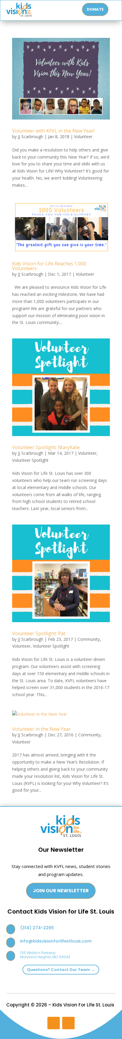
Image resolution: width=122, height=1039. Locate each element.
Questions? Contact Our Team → (61, 969)
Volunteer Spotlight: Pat (38, 633)
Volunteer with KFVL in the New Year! (53, 131)
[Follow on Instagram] (53, 1023)
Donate (95, 9)
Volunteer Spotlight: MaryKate (46, 447)
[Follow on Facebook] (68, 1023)
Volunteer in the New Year (41, 729)
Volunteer (83, 136)
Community (89, 639)
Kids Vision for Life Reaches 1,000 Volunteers (49, 266)
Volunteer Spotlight (30, 460)
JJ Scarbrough (30, 136)
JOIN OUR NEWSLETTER (61, 890)
